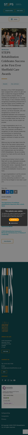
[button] (14, 223)
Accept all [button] (14, 219)
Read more (19, 216)
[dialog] (14, 217)
